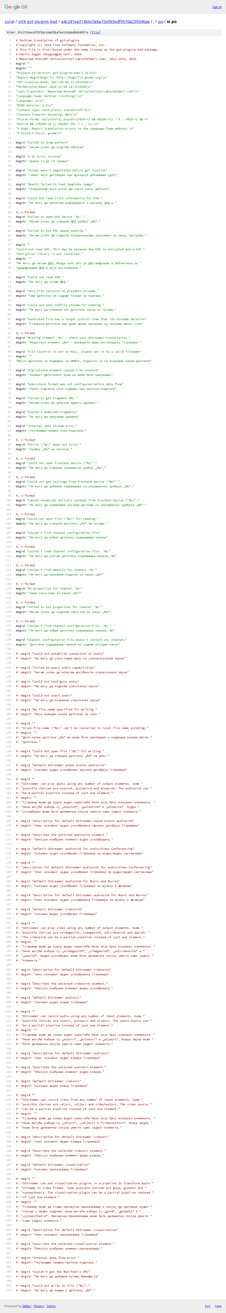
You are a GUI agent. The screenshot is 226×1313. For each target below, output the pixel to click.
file (95, 32)
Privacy (39, 1306)
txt (207, 1306)
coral (9, 21)
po (160, 21)
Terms (51, 1306)
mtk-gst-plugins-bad (37, 21)
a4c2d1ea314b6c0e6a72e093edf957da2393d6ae (105, 21)
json (218, 1306)
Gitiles (26, 1306)
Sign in (217, 7)
